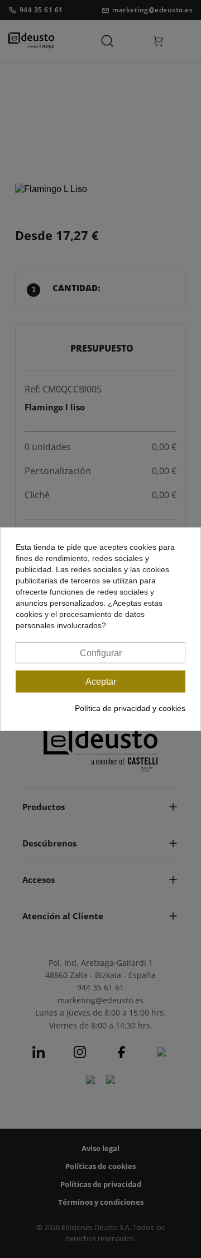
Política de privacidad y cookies (130, 708)
